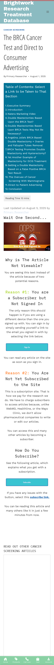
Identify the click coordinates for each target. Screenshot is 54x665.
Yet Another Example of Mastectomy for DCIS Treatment (27, 159)
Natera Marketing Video (22, 113)
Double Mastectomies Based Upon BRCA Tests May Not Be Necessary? (25, 129)
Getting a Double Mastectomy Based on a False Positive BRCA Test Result (27, 169)
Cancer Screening (14, 30)
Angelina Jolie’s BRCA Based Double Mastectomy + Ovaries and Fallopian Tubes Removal (26, 141)
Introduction (15, 109)
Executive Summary (18, 105)
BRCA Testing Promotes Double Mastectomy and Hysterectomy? (26, 151)
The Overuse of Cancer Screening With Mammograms (26, 179)
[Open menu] (47, 12)
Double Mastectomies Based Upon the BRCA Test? (25, 119)
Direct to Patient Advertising (25, 184)
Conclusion (15, 189)
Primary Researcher (16, 76)
